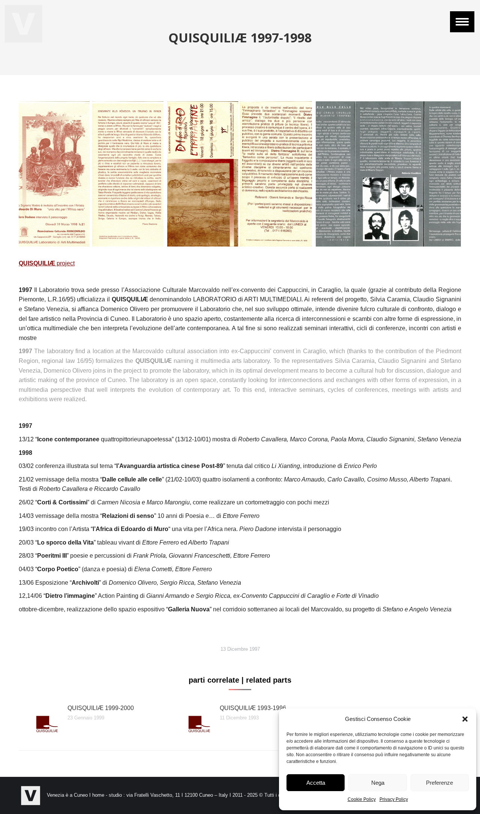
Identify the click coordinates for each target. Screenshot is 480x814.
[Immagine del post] (39, 720)
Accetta (315, 782)
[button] (465, 719)
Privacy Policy (394, 799)
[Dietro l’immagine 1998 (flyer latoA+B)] (239, 174)
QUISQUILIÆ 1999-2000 (101, 708)
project (47, 263)
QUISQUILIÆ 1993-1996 (253, 708)
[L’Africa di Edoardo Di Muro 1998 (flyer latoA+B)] (91, 174)
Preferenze (439, 782)
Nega (377, 782)
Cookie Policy (362, 799)
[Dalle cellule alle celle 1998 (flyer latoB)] (388, 174)
